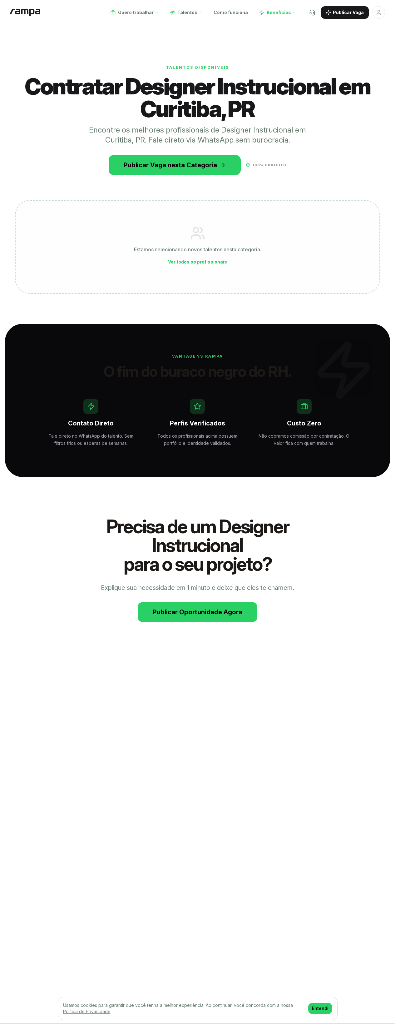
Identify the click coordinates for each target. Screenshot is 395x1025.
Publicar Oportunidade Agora (197, 612)
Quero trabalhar (136, 12)
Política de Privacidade (87, 1011)
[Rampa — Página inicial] (25, 12)
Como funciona (231, 12)
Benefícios (279, 12)
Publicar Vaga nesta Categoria (170, 165)
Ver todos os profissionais (197, 261)
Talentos (187, 12)
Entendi (320, 1008)
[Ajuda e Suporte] (312, 12)
